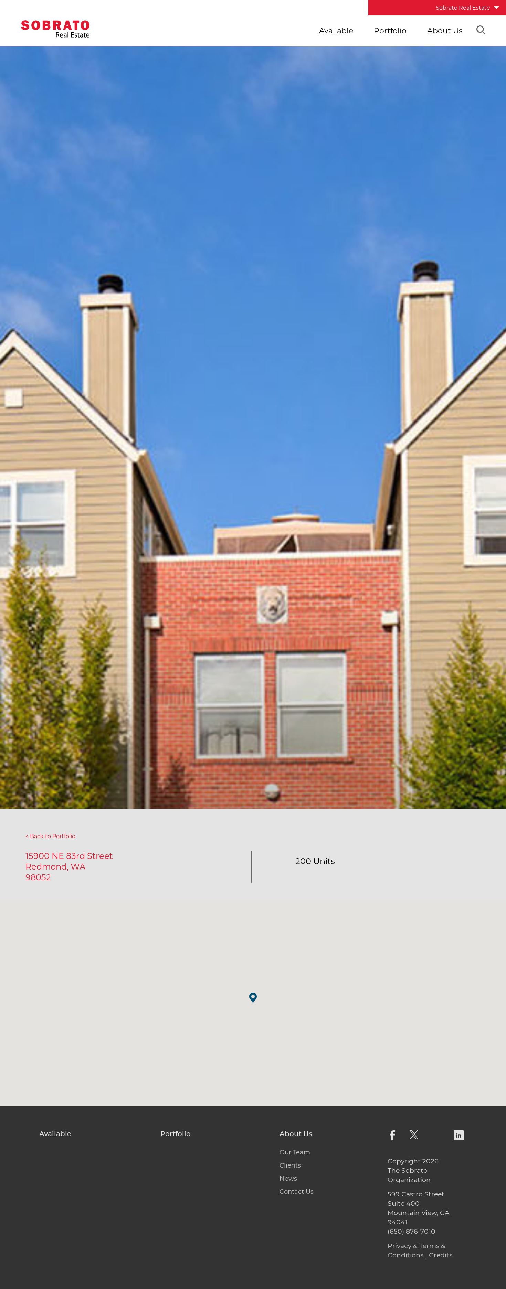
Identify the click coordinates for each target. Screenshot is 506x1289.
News (288, 1178)
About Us (445, 30)
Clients (290, 1165)
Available (336, 30)
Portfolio (390, 30)
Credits (440, 1255)
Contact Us (297, 1191)
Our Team (295, 1152)
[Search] (480, 30)
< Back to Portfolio (50, 836)
